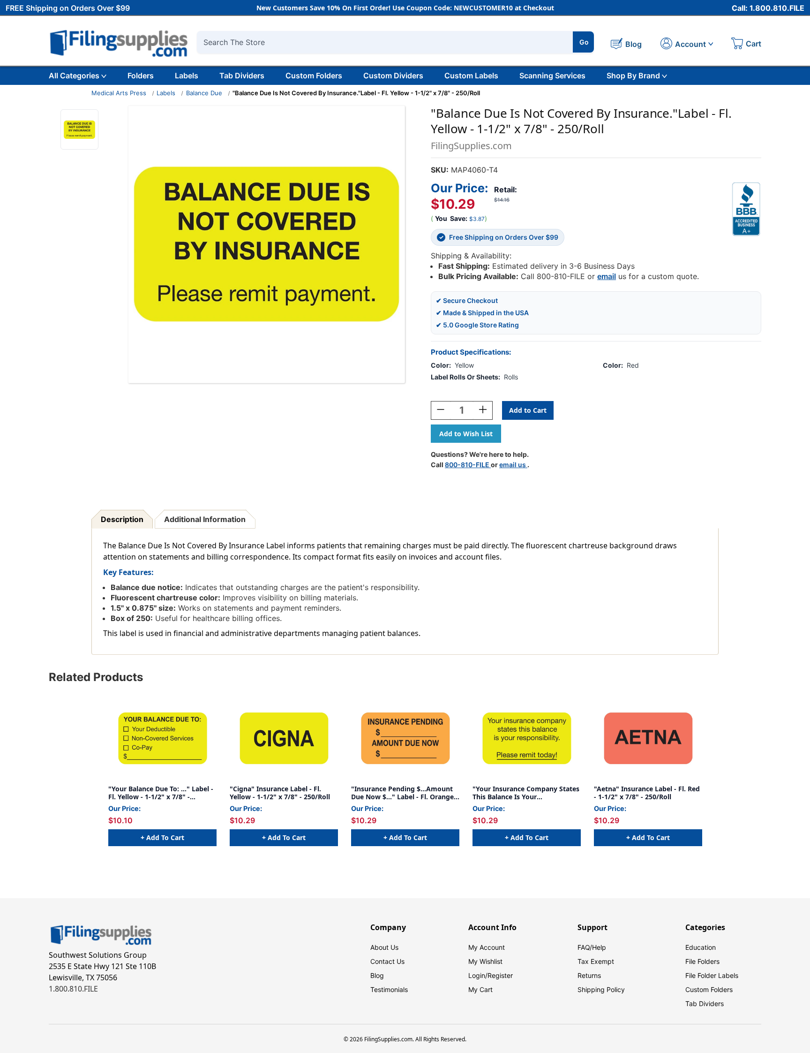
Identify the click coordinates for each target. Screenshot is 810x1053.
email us (513, 465)
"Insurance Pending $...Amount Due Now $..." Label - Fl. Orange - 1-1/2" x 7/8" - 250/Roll (404, 793)
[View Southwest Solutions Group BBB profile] (746, 209)
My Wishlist (485, 961)
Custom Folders (313, 75)
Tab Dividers (241, 75)
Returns (589, 975)
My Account (486, 947)
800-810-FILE (468, 465)
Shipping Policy (601, 989)
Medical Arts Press (118, 93)
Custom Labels (471, 75)
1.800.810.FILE (73, 989)
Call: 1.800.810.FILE (768, 8)
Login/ (478, 975)
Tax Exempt (596, 961)
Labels (186, 75)
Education (700, 947)
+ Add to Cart (162, 837)
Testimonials (389, 989)
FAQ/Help (592, 947)
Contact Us (387, 961)
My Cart (480, 989)
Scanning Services (552, 75)
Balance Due (204, 93)
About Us (384, 947)
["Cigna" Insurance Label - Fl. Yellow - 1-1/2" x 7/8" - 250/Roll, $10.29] (284, 738)
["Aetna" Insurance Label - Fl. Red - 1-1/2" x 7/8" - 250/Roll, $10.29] (648, 738)
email (606, 276)
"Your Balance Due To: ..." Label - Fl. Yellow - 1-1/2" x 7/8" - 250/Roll (160, 793)
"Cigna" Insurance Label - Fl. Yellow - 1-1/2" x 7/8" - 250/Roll (280, 793)
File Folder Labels (711, 975)
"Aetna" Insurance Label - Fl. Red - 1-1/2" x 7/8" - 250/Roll (647, 793)
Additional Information (205, 519)
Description (122, 519)
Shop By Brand (633, 75)
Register (500, 975)
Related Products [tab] (96, 677)
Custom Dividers (393, 75)
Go (584, 42)
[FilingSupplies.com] (119, 42)
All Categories (74, 75)
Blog (377, 975)
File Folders (702, 961)
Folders (141, 75)
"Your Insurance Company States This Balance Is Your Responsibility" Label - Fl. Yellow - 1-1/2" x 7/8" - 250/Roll (525, 793)
